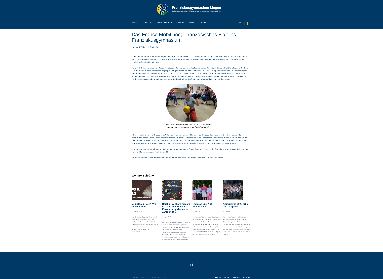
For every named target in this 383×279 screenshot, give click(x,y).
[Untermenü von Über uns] (139, 22)
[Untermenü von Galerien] (207, 22)
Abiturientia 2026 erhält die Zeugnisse (236, 205)
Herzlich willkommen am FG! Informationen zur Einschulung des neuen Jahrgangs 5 (176, 208)
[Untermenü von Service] (194, 22)
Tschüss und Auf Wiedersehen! (202, 205)
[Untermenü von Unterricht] (151, 22)
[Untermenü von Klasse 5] (183, 22)
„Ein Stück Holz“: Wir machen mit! (144, 205)
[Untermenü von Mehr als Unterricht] (171, 22)
